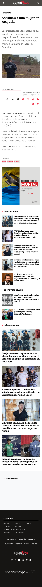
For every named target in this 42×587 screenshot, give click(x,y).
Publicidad (31, 539)
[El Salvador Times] (21, 3)
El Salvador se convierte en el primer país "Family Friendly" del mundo (27, 311)
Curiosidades (19, 532)
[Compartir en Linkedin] (32, 104)
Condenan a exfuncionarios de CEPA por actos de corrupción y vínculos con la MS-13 (26, 298)
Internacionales (9, 530)
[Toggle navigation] (3, 3)
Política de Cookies (30, 544)
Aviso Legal (18, 544)
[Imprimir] (18, 99)
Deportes (7, 532)
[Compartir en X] (28, 99)
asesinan (10, 162)
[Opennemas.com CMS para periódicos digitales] (21, 575)
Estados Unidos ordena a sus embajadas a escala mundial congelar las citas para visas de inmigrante (26, 263)
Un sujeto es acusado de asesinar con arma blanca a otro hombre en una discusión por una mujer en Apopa (26, 249)
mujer (4, 162)
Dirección (22, 539)
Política (18, 524)
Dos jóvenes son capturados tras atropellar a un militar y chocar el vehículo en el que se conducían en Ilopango (26, 219)
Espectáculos (20, 530)
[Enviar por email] (13, 99)
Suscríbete (9, 544)
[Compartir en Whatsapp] (37, 104)
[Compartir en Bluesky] (32, 99)
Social (29, 524)
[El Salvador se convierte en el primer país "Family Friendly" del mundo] (7, 314)
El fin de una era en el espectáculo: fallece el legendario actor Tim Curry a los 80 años (27, 277)
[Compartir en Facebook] (23, 99)
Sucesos (6, 524)
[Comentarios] (8, 99)
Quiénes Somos (12, 539)
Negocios (18, 527)
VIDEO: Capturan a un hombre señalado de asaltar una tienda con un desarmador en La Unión (26, 234)
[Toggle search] (38, 3)
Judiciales (7, 527)
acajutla (16, 162)
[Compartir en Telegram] (37, 99)
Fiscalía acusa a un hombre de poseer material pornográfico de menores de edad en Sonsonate (19, 461)
